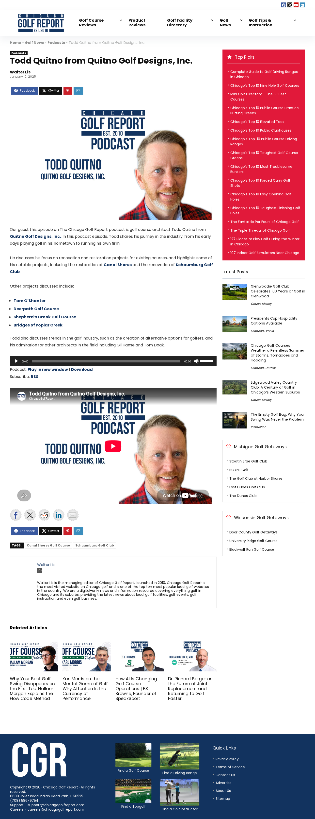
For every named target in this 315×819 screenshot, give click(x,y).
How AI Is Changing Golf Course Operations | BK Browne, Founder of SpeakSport (136, 688)
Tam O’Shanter (30, 301)
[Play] (16, 361)
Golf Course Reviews (91, 22)
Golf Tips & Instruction (260, 22)
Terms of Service (230, 767)
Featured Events (262, 331)
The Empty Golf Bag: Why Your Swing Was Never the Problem (278, 417)
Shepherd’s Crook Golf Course (45, 317)
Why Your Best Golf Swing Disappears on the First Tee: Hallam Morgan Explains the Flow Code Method (32, 688)
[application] (113, 361)
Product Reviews (136, 22)
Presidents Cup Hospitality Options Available (274, 321)
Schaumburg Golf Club (94, 545)
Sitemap (223, 798)
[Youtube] (296, 4)
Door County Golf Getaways (253, 532)
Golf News (225, 22)
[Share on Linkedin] (58, 515)
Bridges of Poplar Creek (38, 325)
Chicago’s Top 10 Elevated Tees (257, 121)
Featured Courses (263, 368)
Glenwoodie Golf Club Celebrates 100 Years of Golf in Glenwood (278, 291)
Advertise (224, 782)
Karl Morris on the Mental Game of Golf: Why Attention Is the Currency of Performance (86, 688)
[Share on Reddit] (44, 515)
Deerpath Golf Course (36, 309)
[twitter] (289, 4)
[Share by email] (73, 515)
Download (82, 369)
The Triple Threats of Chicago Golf (260, 230)
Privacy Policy (227, 759)
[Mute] (196, 361)
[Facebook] (283, 4)
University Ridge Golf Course (253, 540)
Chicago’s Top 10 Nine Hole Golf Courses (264, 85)
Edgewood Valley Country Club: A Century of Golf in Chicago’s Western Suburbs (275, 387)
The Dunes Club (243, 495)
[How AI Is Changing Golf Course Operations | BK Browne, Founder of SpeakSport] (139, 643)
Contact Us (225, 774)
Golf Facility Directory (179, 22)
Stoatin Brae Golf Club (248, 461)
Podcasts (56, 42)
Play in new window (48, 369)
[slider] (207, 360)
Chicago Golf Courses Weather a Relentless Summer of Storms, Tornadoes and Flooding (277, 353)
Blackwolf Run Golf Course (251, 549)
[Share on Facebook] (16, 515)
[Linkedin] (302, 4)
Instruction (258, 427)
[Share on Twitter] (30, 515)
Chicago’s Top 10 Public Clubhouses (260, 130)
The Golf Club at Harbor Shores (256, 478)
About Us (223, 790)
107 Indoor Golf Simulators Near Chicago (264, 252)
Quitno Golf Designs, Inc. (35, 236)
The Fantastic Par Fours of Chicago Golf (264, 221)
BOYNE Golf (239, 469)
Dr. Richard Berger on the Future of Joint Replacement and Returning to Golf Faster (190, 688)
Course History (261, 304)
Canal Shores (118, 265)
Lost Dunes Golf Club (247, 487)
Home (15, 42)
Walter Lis (20, 72)
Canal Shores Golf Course (48, 545)
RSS (34, 376)
